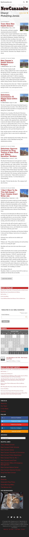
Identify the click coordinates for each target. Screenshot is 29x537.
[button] (24, 2)
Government (5, 21)
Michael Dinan (5, 27)
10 (6, 342)
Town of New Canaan (7, 444)
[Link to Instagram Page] (18, 516)
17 (6, 346)
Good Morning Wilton (7, 485)
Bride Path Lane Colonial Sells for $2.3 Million (10, 292)
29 (26, 349)
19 (14, 346)
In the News (4, 409)
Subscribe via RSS (16, 431)
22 (26, 346)
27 (6, 336)
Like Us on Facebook (16, 417)
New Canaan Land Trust (8, 460)
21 (22, 346)
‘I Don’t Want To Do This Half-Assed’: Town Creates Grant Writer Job (9, 193)
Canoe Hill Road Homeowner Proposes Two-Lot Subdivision (13, 298)
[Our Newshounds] (12, 500)
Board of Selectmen (8, 58)
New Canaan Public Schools (10, 447)
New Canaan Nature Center (10, 467)
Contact (3, 411)
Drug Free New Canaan (8, 472)
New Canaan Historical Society (11, 470)
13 (18, 342)
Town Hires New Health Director (7, 24)
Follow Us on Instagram (16, 428)
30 (18, 336)
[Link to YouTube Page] (14, 516)
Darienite (3, 479)
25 (10, 349)
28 (10, 336)
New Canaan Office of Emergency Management (12, 464)
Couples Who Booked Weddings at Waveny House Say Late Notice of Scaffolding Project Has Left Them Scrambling (14, 376)
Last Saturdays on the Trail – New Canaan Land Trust (16, 358)
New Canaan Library (7, 450)
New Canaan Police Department (11, 455)
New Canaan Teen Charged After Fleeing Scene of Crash (12, 390)
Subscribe (23, 13)
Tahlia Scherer (5, 102)
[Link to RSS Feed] (20, 516)
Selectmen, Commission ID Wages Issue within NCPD (9, 97)
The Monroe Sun (6, 487)
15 (26, 342)
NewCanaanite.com (6, 2)
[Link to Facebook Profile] (8, 516)
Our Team (4, 406)
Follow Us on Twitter (16, 421)
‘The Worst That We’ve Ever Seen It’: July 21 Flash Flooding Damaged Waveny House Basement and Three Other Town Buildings (13, 380)
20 (18, 346)
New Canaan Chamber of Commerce (12, 452)
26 (14, 349)
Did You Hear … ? (4, 294)
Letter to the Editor (4, 296)
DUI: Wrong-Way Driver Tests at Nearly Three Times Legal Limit (14, 386)
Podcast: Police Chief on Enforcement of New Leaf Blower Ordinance (12, 384)
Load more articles (7, 278)
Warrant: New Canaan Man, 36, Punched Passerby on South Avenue (14, 290)
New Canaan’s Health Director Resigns (7, 62)
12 (14, 342)
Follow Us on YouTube (16, 424)
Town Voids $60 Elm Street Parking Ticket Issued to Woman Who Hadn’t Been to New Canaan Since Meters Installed (14, 393)
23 (2, 349)
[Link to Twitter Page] (11, 516)
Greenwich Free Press (8, 482)
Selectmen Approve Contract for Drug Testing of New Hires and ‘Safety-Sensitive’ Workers (9, 152)
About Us (4, 403)
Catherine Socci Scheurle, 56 (6, 373)
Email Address (14, 314)
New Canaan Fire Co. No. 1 (9, 458)
